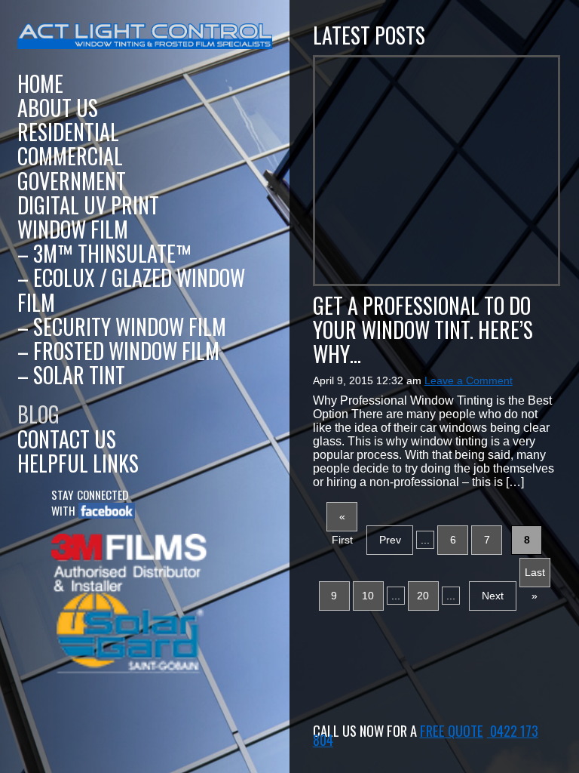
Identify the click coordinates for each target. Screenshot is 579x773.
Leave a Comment (468, 380)
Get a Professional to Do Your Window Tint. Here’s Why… (423, 329)
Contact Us (66, 438)
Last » (535, 576)
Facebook (100, 511)
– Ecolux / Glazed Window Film (131, 289)
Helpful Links (78, 463)
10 (368, 596)
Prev (390, 540)
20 (423, 596)
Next (493, 596)
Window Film (72, 229)
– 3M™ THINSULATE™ (104, 253)
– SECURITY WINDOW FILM (121, 326)
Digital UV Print (88, 204)
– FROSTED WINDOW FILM (118, 350)
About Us (57, 107)
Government (71, 180)
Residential (68, 131)
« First (342, 520)
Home (40, 83)
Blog (38, 414)
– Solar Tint (71, 374)
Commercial (70, 155)
